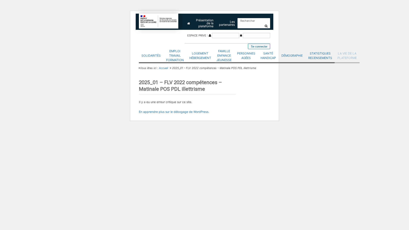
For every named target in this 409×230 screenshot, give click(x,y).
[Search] (266, 25)
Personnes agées (246, 56)
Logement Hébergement (200, 56)
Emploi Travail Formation (175, 55)
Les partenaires (227, 23)
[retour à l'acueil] (159, 20)
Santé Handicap (268, 56)
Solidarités (151, 55)
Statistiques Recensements (320, 56)
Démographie (292, 55)
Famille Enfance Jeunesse (224, 55)
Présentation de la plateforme (204, 23)
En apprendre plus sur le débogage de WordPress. (174, 112)
